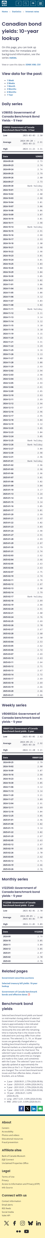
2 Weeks (11, 83)
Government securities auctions (18, 978)
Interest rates (32, 11)
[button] (21, 1108)
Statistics (16, 11)
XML (34, 64)
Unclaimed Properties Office (15, 1163)
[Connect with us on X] (7, 1225)
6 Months (11, 92)
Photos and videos (10, 1135)
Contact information (11, 1201)
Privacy (5, 1180)
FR (33, 3)
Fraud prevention (10, 1142)
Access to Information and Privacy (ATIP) (21, 1184)
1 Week (10, 80)
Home (5, 11)
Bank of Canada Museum (13, 1156)
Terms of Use (8, 1176)
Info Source (7, 1187)
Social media (8, 1212)
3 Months (11, 89)
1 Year (10, 94)
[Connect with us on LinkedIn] (38, 1225)
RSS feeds (6, 1208)
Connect (8, 1159)
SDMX (29, 64)
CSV (38, 64)
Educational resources (12, 1138)
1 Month (11, 86)
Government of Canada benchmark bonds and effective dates (19, 993)
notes (12, 57)
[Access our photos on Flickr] (19, 1233)
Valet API (6, 1215)
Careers (5, 1128)
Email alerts (7, 1204)
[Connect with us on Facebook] (15, 1225)
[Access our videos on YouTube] (26, 1233)
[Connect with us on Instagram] (23, 1225)
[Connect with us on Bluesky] (31, 1225)
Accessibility (7, 1131)
